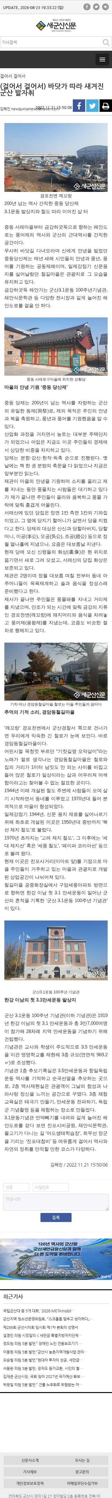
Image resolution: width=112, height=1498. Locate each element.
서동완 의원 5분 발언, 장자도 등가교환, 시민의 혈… (43, 1368)
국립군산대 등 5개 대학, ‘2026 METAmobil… (39, 1311)
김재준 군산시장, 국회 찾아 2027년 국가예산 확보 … (44, 1376)
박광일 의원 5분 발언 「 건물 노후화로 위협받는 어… (42, 1384)
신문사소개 (30, 1460)
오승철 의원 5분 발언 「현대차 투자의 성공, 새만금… (43, 1360)
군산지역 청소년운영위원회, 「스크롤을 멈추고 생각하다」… (48, 1319)
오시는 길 (82, 1460)
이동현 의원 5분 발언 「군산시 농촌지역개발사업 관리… (45, 1352)
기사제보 (30, 1472)
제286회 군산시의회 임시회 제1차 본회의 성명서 (40, 1327)
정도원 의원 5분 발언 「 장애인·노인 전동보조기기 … (42, 1343)
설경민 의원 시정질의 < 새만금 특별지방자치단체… (42, 1335)
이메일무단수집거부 (82, 1483)
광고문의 (82, 1472)
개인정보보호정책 (30, 1483)
